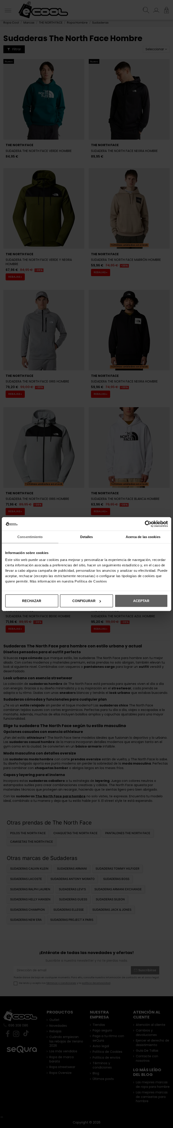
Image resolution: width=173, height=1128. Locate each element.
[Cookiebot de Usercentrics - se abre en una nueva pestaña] (148, 523)
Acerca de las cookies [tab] (143, 537)
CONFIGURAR (84, 601)
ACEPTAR (141, 601)
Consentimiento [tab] (30, 537)
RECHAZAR (31, 601)
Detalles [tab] (86, 537)
